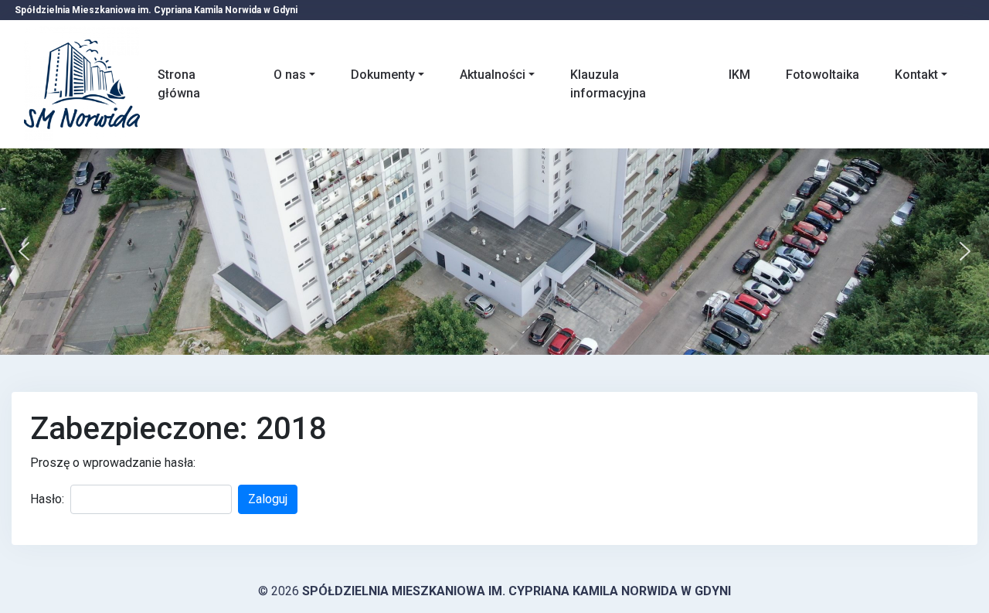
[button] (24, 251)
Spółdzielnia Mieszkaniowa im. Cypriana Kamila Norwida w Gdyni (516, 591)
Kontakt (916, 74)
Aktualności (492, 74)
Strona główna (179, 83)
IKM (739, 74)
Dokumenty (383, 74)
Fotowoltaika (822, 74)
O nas (290, 74)
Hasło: (47, 499)
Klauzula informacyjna (608, 83)
